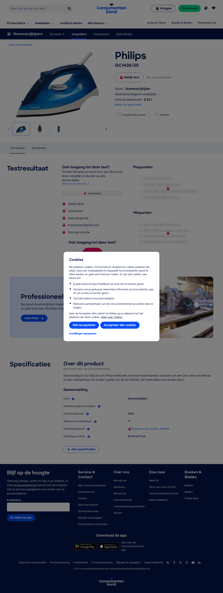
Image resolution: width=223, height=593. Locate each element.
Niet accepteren (84, 325)
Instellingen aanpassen (83, 333)
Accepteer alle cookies (120, 325)
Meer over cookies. (112, 317)
